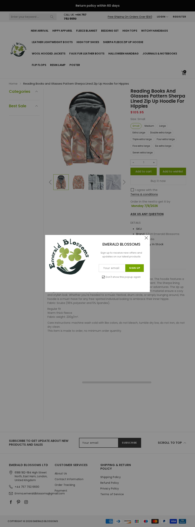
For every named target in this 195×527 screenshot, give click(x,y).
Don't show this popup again (123, 277)
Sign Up (134, 268)
